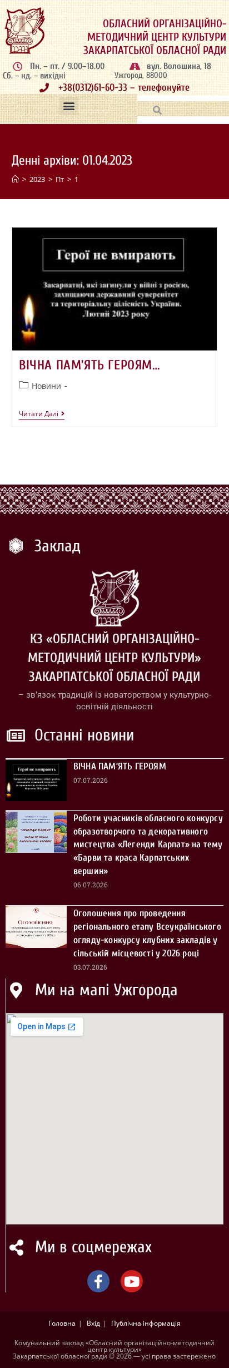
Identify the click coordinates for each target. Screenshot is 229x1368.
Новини (46, 386)
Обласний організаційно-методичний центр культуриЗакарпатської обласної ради (154, 37)
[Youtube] (132, 1281)
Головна (62, 1323)
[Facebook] (98, 1281)
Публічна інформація (146, 1323)
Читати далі (41, 414)
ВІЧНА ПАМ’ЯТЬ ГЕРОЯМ (119, 766)
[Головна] (15, 179)
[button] (68, 106)
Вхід (93, 1323)
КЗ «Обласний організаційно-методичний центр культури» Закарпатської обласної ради (114, 657)
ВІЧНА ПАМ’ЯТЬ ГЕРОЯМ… (90, 365)
